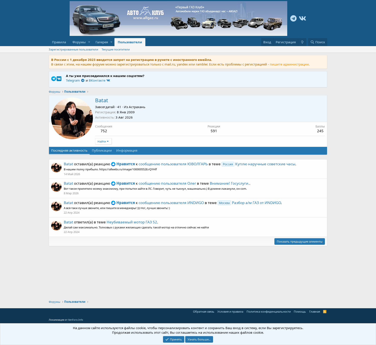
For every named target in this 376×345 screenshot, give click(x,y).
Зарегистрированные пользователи (73, 49)
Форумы (79, 42)
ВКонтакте (97, 80)
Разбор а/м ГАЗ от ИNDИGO (250, 202)
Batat (68, 163)
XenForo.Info (75, 319)
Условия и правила (230, 311)
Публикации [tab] (102, 150)
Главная (314, 311)
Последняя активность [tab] (69, 150)
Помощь (300, 311)
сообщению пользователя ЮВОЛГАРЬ (173, 163)
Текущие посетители (116, 49)
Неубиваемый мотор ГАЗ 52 (132, 221)
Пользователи (130, 42)
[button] (89, 42)
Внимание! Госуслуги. (229, 183)
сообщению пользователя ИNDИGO (171, 202)
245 (320, 130)
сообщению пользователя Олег (167, 183)
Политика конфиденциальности (269, 311)
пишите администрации (289, 64)
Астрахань (137, 107)
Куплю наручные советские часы (259, 163)
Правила (59, 42)
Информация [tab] (126, 150)
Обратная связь (203, 311)
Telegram (73, 80)
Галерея (102, 42)
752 (104, 130)
